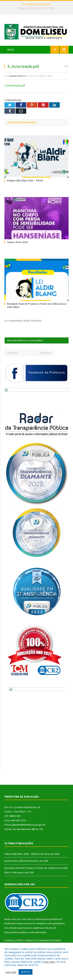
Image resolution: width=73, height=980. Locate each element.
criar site (26, 919)
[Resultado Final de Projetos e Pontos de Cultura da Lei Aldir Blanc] (36, 280)
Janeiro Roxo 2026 (35, 8)
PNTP (19, 940)
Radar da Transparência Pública (44, 940)
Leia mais (48, 961)
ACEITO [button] (25, 971)
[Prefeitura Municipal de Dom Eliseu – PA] (36, 30)
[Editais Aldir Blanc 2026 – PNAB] (36, 156)
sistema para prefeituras (48, 919)
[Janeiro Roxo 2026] (36, 218)
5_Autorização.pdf (14, 85)
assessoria (29, 923)
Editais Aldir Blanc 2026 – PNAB (25, 180)
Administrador (17, 76)
